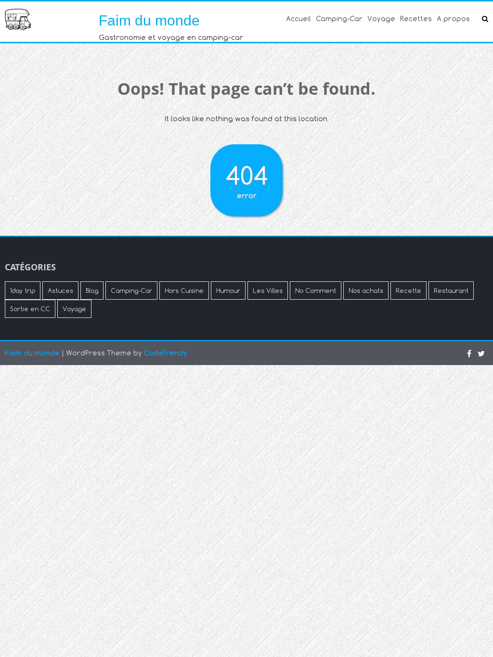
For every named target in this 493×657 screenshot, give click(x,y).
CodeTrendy (165, 353)
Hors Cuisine (184, 290)
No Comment (315, 290)
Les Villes (268, 290)
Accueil (298, 18)
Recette (408, 290)
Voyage (381, 18)
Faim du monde (149, 20)
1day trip (22, 290)
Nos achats (366, 290)
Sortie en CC (30, 309)
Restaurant (451, 290)
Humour (228, 290)
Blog (92, 290)
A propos (453, 18)
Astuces (60, 290)
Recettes (416, 18)
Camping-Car (339, 18)
